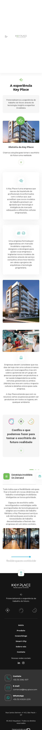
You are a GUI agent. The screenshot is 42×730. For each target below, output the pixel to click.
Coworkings (21, 636)
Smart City (21, 641)
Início (21, 625)
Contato (21, 652)
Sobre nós (21, 647)
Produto (21, 631)
